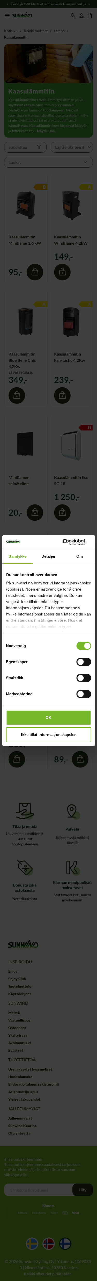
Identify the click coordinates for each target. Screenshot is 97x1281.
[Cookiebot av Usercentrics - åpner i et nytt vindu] (69, 542)
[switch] (83, 662)
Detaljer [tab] (48, 556)
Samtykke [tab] (17, 556)
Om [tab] (79, 556)
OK (48, 717)
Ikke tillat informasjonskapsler (48, 734)
